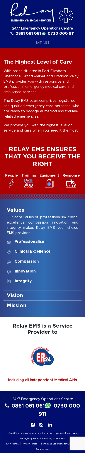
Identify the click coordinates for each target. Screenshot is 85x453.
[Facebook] (33, 424)
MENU (42, 43)
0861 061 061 (27, 33)
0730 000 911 (61, 33)
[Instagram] (42, 424)
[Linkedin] (51, 424)
